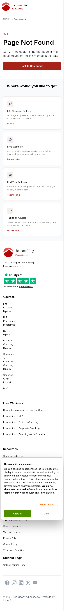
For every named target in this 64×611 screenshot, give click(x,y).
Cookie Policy (10, 544)
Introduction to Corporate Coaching (21, 428)
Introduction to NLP (13, 416)
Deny (46, 513)
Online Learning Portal (14, 565)
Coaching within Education (8, 379)
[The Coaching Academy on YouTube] (34, 584)
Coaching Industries (13, 456)
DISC (5, 388)
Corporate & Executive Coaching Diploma (8, 361)
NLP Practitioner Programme (9, 321)
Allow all (17, 513)
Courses (9, 296)
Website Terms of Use (14, 532)
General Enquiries (12, 526)
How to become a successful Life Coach (24, 410)
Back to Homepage (32, 66)
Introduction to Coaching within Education (24, 434)
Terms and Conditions (14, 550)
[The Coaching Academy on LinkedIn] (20, 584)
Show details (47, 504)
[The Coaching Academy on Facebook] (6, 584)
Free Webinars (13, 403)
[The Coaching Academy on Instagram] (13, 584)
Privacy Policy (10, 538)
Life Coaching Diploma (8, 307)
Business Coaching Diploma (8, 344)
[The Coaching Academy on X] (27, 584)
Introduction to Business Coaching (20, 422)
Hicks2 (7, 600)
